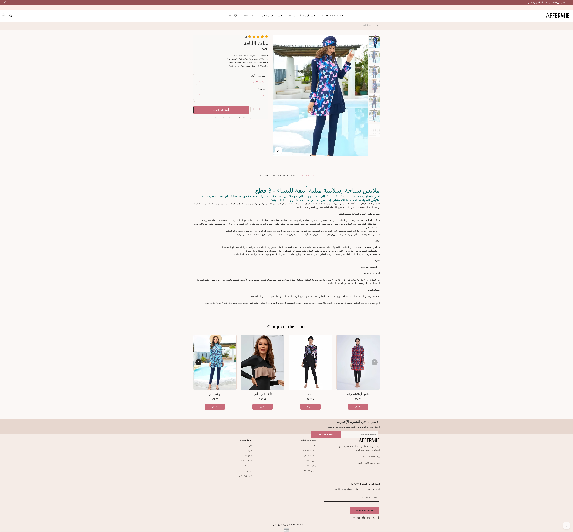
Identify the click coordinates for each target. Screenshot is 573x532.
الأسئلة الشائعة (245, 461)
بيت (378, 25)
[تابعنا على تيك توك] (353, 518)
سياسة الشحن (310, 455)
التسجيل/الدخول (245, 476)
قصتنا (313, 445)
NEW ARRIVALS (333, 15)
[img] (258, 37)
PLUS (249, 15)
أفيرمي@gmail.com (366, 463)
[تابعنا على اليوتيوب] (358, 518)
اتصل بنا (248, 466)
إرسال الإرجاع (310, 471)
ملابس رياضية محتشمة (272, 15)
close (569, 2)
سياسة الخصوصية (308, 466)
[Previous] (375, 362)
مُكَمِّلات (235, 15)
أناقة (310, 394)
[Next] (198, 362)
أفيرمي (249, 450)
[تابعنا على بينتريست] (363, 518)
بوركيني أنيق (215, 394)
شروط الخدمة (310, 461)
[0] (5, 15)
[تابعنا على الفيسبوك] (378, 518)
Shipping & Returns (284, 175)
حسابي (249, 471)
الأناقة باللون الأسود (262, 394)
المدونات (248, 455)
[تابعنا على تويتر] (373, 518)
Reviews (263, 175)
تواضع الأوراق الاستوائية (358, 394)
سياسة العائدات (309, 450)
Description (308, 175)
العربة (249, 445)
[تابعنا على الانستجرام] (368, 518)
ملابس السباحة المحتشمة (304, 15)
